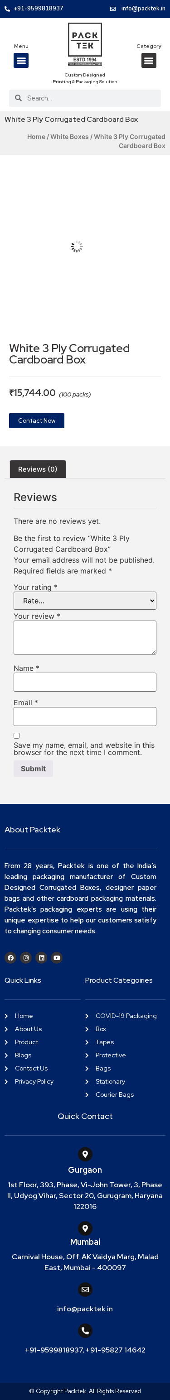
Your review (37, 616)
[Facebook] (10, 958)
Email (26, 702)
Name (26, 668)
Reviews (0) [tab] (38, 469)
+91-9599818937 (54, 1350)
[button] (21, 60)
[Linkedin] (41, 958)
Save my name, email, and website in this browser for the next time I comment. (84, 748)
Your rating (36, 587)
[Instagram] (26, 958)
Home (36, 136)
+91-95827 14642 (116, 1350)
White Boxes (69, 136)
